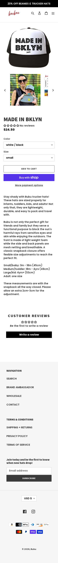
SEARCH (11, 378)
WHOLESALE (13, 396)
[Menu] (53, 13)
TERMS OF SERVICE (18, 445)
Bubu (33, 549)
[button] (11, 125)
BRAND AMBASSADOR (20, 387)
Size (6, 151)
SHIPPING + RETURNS (19, 427)
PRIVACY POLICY (17, 436)
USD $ (28, 498)
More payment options (29, 185)
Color (7, 138)
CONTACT (12, 404)
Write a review (29, 334)
